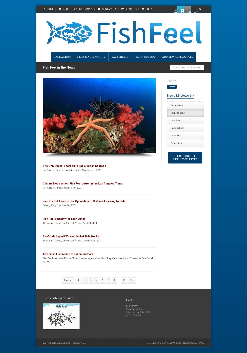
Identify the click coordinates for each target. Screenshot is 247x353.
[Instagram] (194, 9)
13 (124, 280)
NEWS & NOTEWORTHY (91, 56)
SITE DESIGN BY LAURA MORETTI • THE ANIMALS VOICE (175, 343)
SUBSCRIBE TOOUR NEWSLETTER (185, 158)
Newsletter (176, 135)
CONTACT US (109, 9)
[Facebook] (174, 9)
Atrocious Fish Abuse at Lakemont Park (68, 254)
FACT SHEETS (120, 56)
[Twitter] (180, 9)
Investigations (177, 128)
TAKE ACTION (62, 56)
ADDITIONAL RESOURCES (177, 56)
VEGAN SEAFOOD (145, 56)
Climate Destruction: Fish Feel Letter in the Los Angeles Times (83, 183)
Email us (130, 300)
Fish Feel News (178, 113)
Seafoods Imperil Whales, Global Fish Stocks (71, 236)
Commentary (177, 105)
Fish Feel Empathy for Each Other (64, 218)
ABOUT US (69, 9)
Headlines (175, 120)
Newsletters (176, 143)
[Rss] (187, 9)
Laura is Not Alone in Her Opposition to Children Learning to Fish (84, 201)
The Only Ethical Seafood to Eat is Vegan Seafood (74, 166)
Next (132, 280)
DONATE (88, 9)
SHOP (148, 9)
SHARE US (131, 9)
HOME (50, 9)
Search (172, 86)
